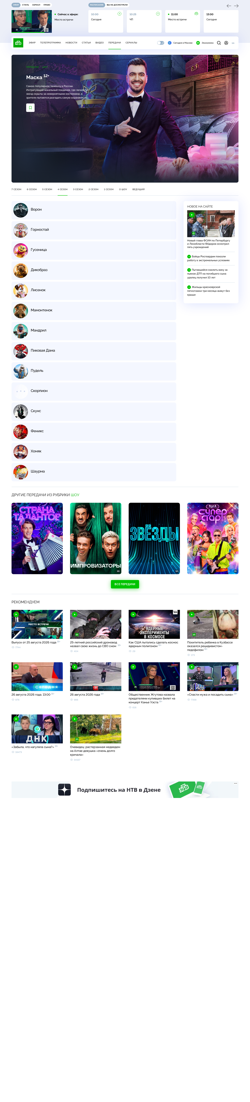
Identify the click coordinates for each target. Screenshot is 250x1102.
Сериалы (131, 42)
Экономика (207, 43)
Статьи (86, 42)
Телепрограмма (50, 42)
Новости (71, 42)
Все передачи (125, 584)
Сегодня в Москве (183, 43)
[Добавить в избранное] (30, 107)
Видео (100, 42)
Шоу (45, 67)
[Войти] (226, 43)
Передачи (114, 42)
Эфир (32, 42)
